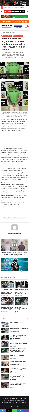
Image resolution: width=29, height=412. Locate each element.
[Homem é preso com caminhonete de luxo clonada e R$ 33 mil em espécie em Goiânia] (7, 284)
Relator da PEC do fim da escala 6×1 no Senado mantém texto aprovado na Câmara (21, 291)
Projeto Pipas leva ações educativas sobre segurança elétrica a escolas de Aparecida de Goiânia (18, 377)
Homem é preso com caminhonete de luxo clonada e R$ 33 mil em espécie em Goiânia (7, 291)
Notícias (20, 35)
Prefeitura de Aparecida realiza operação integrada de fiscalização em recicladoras (18, 384)
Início (3, 32)
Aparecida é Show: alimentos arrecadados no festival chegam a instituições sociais (7, 308)
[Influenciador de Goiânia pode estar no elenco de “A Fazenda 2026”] (5, 370)
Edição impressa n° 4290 (16, 322)
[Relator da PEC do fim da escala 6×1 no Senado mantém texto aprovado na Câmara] (21, 284)
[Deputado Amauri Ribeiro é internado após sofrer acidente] (5, 357)
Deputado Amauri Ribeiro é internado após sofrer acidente (18, 356)
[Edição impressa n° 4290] (5, 324)
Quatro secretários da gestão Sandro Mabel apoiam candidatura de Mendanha (18, 363)
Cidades (15, 35)
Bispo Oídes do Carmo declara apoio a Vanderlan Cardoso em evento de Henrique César (21, 308)
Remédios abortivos (19, 218)
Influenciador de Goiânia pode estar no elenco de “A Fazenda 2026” (18, 370)
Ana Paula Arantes (14, 233)
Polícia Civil (7, 218)
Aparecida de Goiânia (10, 32)
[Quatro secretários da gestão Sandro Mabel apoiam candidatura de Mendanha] (5, 363)
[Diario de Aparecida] (14, 11)
